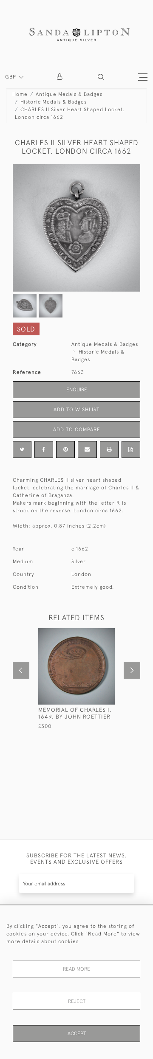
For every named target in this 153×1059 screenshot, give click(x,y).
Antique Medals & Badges (69, 94)
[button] (100, 77)
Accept (77, 1034)
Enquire (76, 390)
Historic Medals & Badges (53, 102)
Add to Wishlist (76, 410)
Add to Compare (76, 430)
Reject (76, 1001)
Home (20, 94)
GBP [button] (11, 77)
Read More (76, 969)
